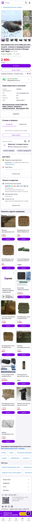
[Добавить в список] (28, 34)
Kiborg (11, 452)
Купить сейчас (16, 70)
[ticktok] (12, 506)
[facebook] (6, 506)
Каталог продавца (8, 150)
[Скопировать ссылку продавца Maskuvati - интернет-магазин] (25, 141)
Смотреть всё (16, 174)
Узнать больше (9, 164)
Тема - (8, 495)
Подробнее (16, 114)
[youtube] (3, 506)
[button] (16, 65)
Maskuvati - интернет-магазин (19, 144)
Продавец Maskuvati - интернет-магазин (12, 74)
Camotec (4, 458)
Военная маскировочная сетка (11, 467)
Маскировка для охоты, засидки (13, 448)
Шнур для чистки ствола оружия (11, 472)
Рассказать (24, 514)
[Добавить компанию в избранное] (28, 141)
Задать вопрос (16, 135)
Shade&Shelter (15, 458)
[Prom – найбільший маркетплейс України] (2, 2)
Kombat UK (26, 458)
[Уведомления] (29, 2)
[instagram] (9, 506)
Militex (4, 452)
